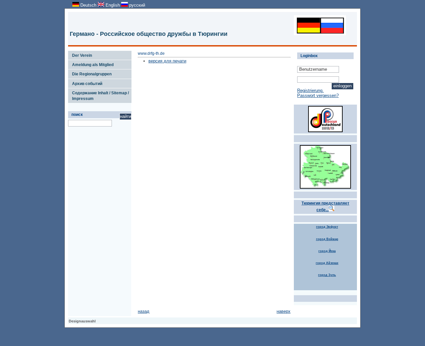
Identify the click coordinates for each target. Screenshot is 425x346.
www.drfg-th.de (151, 53)
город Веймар (327, 239)
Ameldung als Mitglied (91, 63)
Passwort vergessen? (318, 95)
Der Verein (80, 54)
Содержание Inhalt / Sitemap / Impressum (98, 94)
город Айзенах (327, 263)
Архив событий (85, 82)
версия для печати (167, 60)
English (112, 5)
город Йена (327, 251)
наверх (284, 311)
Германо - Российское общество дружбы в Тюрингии (148, 34)
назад (143, 311)
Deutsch (88, 5)
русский (136, 5)
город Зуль (327, 275)
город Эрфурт (327, 226)
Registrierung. (310, 90)
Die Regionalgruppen (90, 72)
